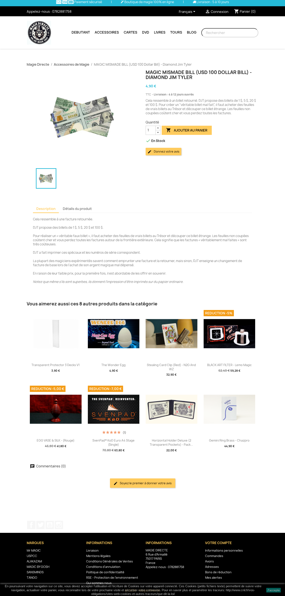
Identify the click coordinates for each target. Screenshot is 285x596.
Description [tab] (45, 208)
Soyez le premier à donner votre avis (145, 483)
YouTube (49, 525)
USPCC (32, 556)
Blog (191, 32)
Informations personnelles (224, 550)
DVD (145, 32)
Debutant (81, 32)
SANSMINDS (35, 572)
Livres (159, 32)
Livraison (92, 550)
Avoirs (209, 561)
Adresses (212, 567)
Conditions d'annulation (103, 567)
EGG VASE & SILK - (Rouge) (55, 440)
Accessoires (107, 32)
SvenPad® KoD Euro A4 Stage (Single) (113, 442)
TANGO (32, 578)
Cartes (130, 32)
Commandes (214, 556)
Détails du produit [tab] (77, 208)
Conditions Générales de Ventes (109, 561)
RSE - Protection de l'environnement (112, 578)
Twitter (40, 525)
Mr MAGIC (34, 550)
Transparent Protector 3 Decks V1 (56, 365)
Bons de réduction (218, 572)
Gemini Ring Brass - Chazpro (229, 440)
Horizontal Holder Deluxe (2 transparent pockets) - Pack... (171, 442)
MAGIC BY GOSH (38, 567)
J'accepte (273, 590)
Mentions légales (98, 556)
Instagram (59, 525)
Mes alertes (213, 578)
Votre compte (218, 543)
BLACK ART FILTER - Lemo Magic (229, 365)
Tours (176, 32)
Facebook (31, 525)
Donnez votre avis (166, 151)
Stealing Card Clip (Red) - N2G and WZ (171, 367)
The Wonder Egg (113, 365)
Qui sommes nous (99, 583)
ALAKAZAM (34, 561)
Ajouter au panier (186, 130)
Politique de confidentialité (105, 572)
